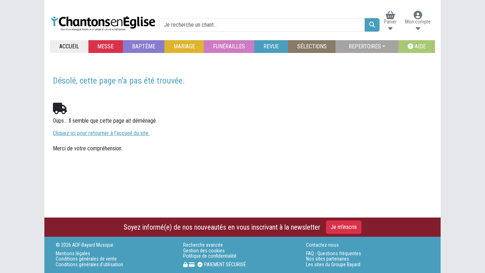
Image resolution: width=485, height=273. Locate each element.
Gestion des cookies (204, 250)
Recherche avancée (203, 245)
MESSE (105, 46)
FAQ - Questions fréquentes (333, 253)
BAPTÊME (143, 46)
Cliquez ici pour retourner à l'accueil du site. (101, 133)
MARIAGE (184, 46)
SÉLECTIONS (312, 46)
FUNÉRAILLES (229, 46)
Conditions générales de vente (86, 259)
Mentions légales (73, 253)
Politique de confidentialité (209, 256)
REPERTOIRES (365, 46)
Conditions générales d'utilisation (89, 264)
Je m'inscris (344, 227)
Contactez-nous (322, 245)
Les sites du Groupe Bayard (333, 264)
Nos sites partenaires (327, 259)
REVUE (271, 46)
